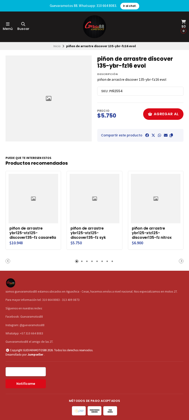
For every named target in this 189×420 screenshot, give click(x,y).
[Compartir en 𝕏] (153, 135)
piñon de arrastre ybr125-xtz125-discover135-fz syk (88, 233)
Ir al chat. (129, 6)
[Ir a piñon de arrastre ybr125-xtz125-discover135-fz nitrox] (155, 198)
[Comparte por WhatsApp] (159, 135)
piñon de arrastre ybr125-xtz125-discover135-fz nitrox (152, 233)
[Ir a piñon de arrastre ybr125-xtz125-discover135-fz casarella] (33, 198)
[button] (171, 135)
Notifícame (25, 384)
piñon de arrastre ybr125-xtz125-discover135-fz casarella (32, 233)
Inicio (57, 46)
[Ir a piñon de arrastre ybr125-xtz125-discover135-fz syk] (94, 198)
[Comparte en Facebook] (147, 135)
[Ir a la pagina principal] (94, 26)
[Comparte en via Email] (165, 135)
